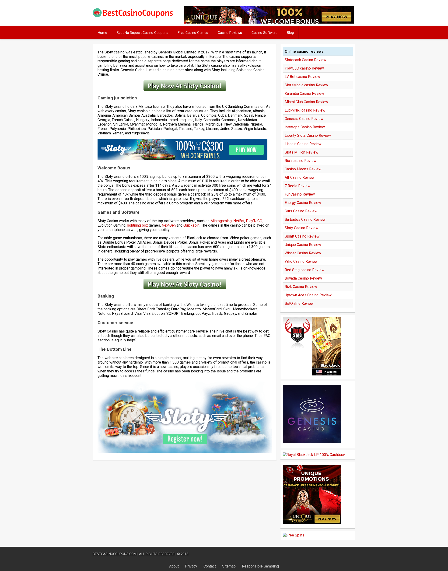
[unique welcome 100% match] (312, 374)
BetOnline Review (299, 303)
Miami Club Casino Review (306, 102)
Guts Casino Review (301, 211)
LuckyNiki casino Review (305, 110)
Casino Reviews (230, 33)
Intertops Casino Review (305, 127)
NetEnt (238, 221)
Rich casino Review (300, 160)
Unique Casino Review (303, 244)
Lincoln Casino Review (303, 144)
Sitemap (229, 566)
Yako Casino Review (301, 261)
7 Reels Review (297, 186)
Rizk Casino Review (301, 286)
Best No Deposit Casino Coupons (142, 33)
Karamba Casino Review (304, 93)
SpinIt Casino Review (302, 236)
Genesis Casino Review (304, 118)
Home (102, 33)
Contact (209, 566)
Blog (290, 33)
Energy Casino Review (303, 202)
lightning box (137, 225)
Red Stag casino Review (304, 270)
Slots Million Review (301, 152)
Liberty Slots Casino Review (308, 135)
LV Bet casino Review (302, 76)
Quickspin (191, 225)
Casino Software (264, 33)
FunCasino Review (300, 194)
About (174, 566)
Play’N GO (254, 221)
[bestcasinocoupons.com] (137, 16)
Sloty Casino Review (301, 228)
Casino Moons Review (303, 169)
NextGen (169, 225)
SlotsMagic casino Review (306, 85)
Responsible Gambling (260, 566)
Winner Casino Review (303, 253)
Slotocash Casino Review (305, 60)
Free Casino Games (193, 33)
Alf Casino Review (300, 177)
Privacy (191, 566)
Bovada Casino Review (303, 278)
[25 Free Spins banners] (293, 535)
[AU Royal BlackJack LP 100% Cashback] (314, 454)
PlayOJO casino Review (304, 68)
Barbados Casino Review (305, 219)
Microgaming (221, 221)
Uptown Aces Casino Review (308, 295)
